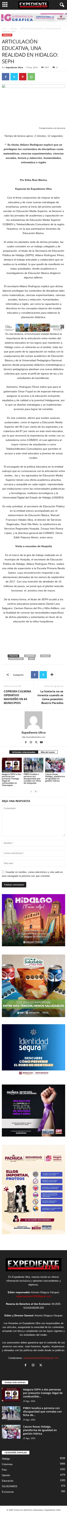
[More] (52, 674)
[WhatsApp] (31, 76)
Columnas (7, 771)
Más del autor (48, 752)
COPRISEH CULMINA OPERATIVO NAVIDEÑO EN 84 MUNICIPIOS (17, 697)
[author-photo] (33, 720)
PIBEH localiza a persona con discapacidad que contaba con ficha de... (42, 1411)
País (4, 1469)
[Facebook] (5, 76)
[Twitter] (14, 76)
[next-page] (36, 791)
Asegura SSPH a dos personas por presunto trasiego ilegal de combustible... (43, 1393)
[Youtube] (41, 742)
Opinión (6, 1475)
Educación (7, 1480)
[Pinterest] (22, 76)
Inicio (4, 28)
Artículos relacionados (23, 752)
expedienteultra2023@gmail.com (41, 1358)
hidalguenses (15, 658)
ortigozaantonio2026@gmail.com (33, 1296)
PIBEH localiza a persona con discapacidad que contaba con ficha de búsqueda (32, 778)
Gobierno (29, 656)
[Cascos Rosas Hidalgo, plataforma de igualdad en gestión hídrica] (55, 765)
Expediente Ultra (14, 67)
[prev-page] (31, 791)
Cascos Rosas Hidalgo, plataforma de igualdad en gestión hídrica (55, 777)
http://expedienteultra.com (33, 737)
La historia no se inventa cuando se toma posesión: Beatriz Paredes (50, 697)
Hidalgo (13, 28)
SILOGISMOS (9, 1486)
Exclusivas (8, 1491)
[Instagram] (31, 742)
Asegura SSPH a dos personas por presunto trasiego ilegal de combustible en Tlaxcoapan (11, 780)
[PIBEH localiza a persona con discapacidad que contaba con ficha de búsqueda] (34, 765)
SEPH (31, 658)
